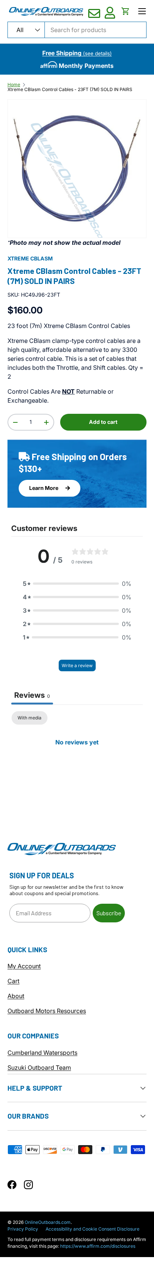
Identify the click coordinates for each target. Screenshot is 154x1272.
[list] (77, 169)
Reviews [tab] (32, 695)
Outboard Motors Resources (46, 1011)
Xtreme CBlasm (30, 258)
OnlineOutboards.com (48, 1222)
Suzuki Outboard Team (39, 1067)
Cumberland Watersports (42, 1052)
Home (13, 84)
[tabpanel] (77, 767)
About (15, 996)
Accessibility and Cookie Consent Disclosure (92, 1229)
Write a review (77, 665)
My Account (24, 966)
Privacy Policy (22, 1229)
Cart (13, 981)
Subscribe (108, 912)
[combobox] (77, 30)
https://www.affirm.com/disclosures (97, 1246)
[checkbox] (29, 718)
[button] (125, 11)
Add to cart (103, 422)
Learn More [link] (44, 488)
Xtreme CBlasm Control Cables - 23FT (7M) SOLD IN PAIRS (69, 89)
